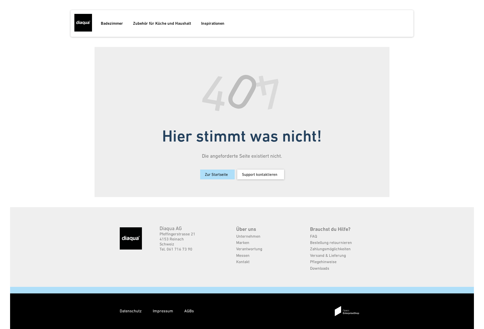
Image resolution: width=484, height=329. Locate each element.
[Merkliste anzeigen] (383, 23)
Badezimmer (112, 23)
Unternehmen (248, 236)
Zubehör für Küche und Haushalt (162, 23)
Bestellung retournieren (331, 242)
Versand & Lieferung (328, 255)
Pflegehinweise (323, 261)
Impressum (163, 311)
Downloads (319, 268)
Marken (242, 242)
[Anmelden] (393, 23)
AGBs (189, 311)
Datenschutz (131, 311)
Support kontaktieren (259, 174)
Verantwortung (249, 248)
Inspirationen (212, 23)
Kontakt (243, 261)
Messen (243, 255)
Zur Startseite (216, 174)
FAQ (313, 236)
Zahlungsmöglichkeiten (330, 248)
